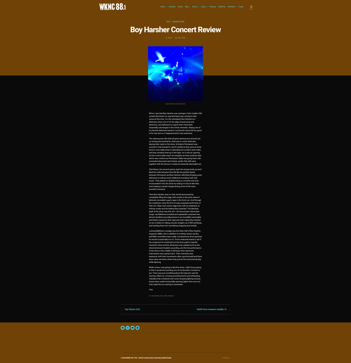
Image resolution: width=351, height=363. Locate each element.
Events (194, 7)
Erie (171, 38)
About (163, 7)
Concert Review (178, 21)
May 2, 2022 (181, 38)
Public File (221, 7)
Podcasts (213, 7)
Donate (180, 7)
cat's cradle (163, 296)
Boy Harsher (155, 296)
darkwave (171, 296)
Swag (241, 7)
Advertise (172, 7)
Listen (203, 7)
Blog (186, 7)
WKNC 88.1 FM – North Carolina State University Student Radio (148, 358)
